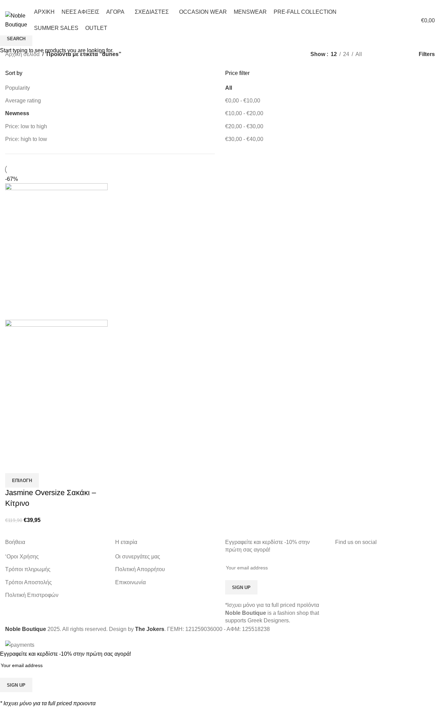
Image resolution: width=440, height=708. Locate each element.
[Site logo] (16, 20)
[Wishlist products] (401, 20)
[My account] (376, 20)
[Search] (388, 20)
